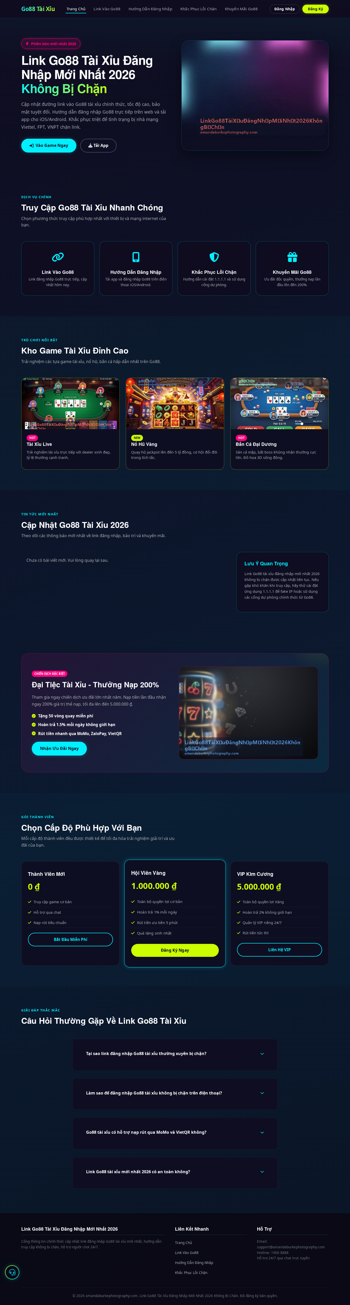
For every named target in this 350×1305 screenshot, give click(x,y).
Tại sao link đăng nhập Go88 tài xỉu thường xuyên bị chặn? (146, 1053)
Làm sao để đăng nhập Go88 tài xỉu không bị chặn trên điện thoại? (154, 1093)
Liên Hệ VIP (279, 949)
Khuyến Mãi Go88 (241, 8)
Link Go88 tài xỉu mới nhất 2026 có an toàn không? (138, 1171)
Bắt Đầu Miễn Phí (70, 939)
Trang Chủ (76, 8)
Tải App (100, 145)
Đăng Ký (315, 8)
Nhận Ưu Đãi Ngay (59, 748)
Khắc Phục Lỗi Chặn (198, 8)
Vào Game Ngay (52, 145)
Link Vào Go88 (107, 8)
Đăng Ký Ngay (175, 950)
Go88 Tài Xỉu (38, 9)
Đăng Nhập (284, 8)
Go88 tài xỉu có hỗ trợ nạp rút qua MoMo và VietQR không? (146, 1132)
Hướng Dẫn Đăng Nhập (150, 8)
